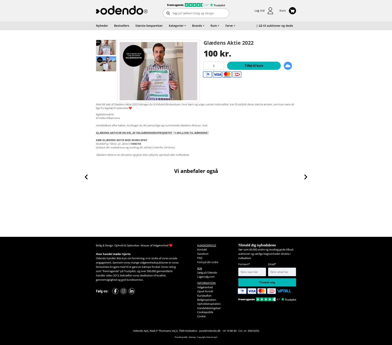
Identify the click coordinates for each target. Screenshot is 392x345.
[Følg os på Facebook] (115, 291)
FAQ (199, 258)
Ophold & (120, 245)
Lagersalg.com (206, 276)
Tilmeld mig (267, 282)
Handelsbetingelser (209, 308)
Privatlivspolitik (181, 337)
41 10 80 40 (229, 331)
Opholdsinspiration (209, 304)
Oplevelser (133, 245)
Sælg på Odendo (207, 272)
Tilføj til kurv (254, 65)
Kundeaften (204, 295)
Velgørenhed (160, 245)
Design (109, 245)
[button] (264, 10)
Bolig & (100, 245)
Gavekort (202, 254)
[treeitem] (177, 26)
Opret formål (205, 291)
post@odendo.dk (210, 331)
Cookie (201, 316)
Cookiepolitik (205, 312)
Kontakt (202, 249)
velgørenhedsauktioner (154, 262)
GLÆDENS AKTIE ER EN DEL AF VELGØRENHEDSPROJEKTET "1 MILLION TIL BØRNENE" (152, 133)
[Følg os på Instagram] (123, 291)
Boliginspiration (206, 300)
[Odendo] (122, 11)
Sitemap (192, 337)
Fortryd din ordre (207, 262)
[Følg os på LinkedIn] (132, 291)
